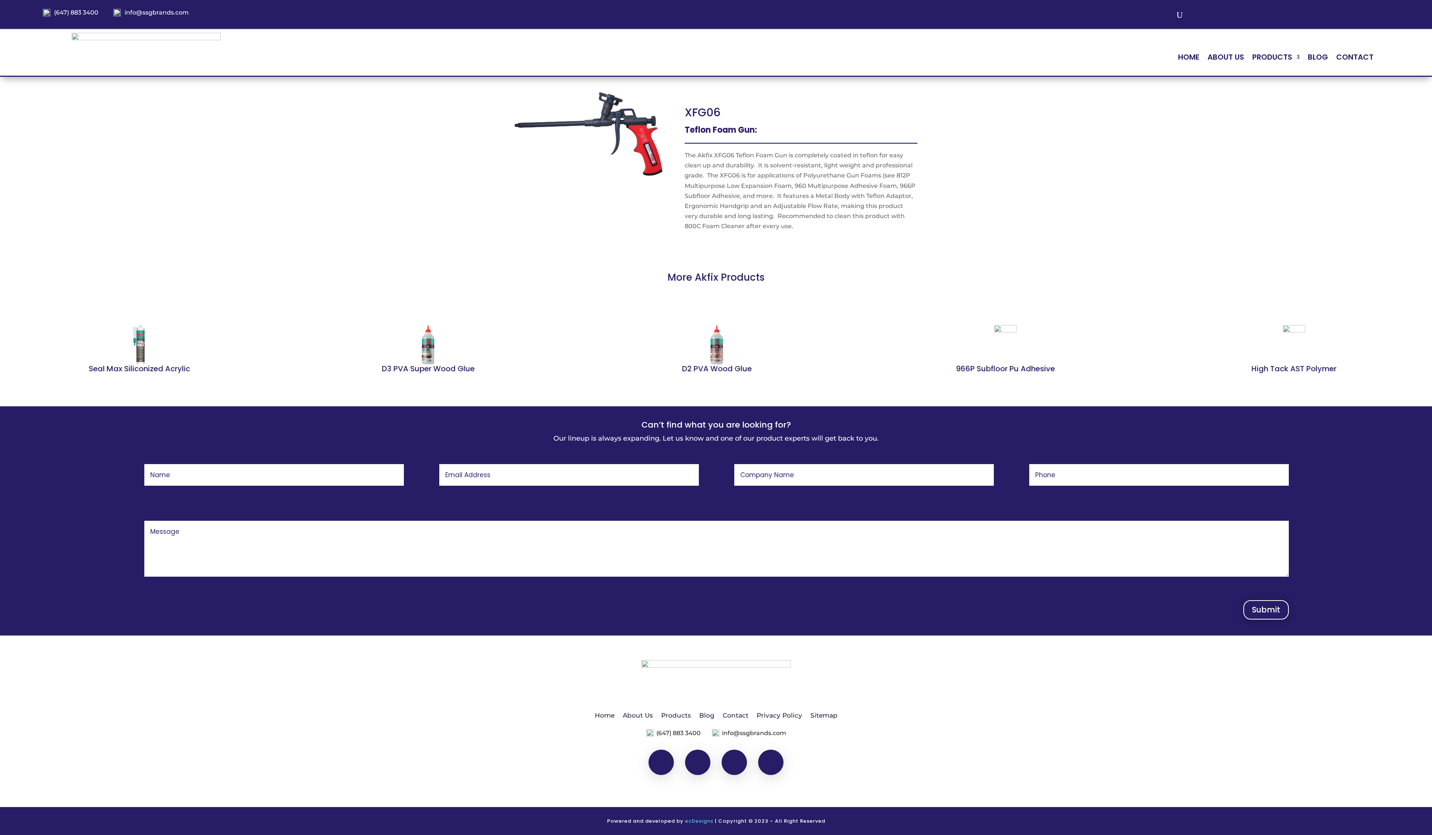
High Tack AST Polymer (1293, 368)
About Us (1226, 58)
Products (676, 715)
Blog (1318, 58)
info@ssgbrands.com (157, 12)
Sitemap (824, 715)
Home (1188, 58)
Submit (1266, 609)
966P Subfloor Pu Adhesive (1004, 368)
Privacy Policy (779, 715)
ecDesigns (699, 821)
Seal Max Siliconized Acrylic (138, 368)
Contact (1354, 58)
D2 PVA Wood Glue (716, 368)
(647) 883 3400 (76, 12)
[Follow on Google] (1381, 15)
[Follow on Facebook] (1325, 15)
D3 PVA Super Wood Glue (427, 368)
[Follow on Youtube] (1361, 15)
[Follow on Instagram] (1342, 15)
